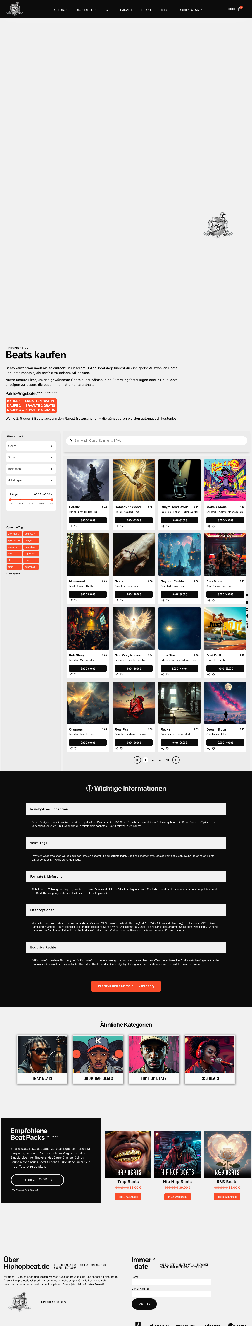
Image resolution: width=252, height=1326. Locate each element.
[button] (117, 1156)
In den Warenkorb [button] (128, 1197)
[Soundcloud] (247, 616)
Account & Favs (189, 10)
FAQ (108, 10)
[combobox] (31, 446)
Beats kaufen (85, 10)
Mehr (164, 10)
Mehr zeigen (13, 573)
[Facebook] (247, 609)
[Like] (76, 526)
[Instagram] (247, 596)
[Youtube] (247, 602)
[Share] (71, 526)
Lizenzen (146, 10)
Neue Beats (60, 10)
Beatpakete (125, 10)
